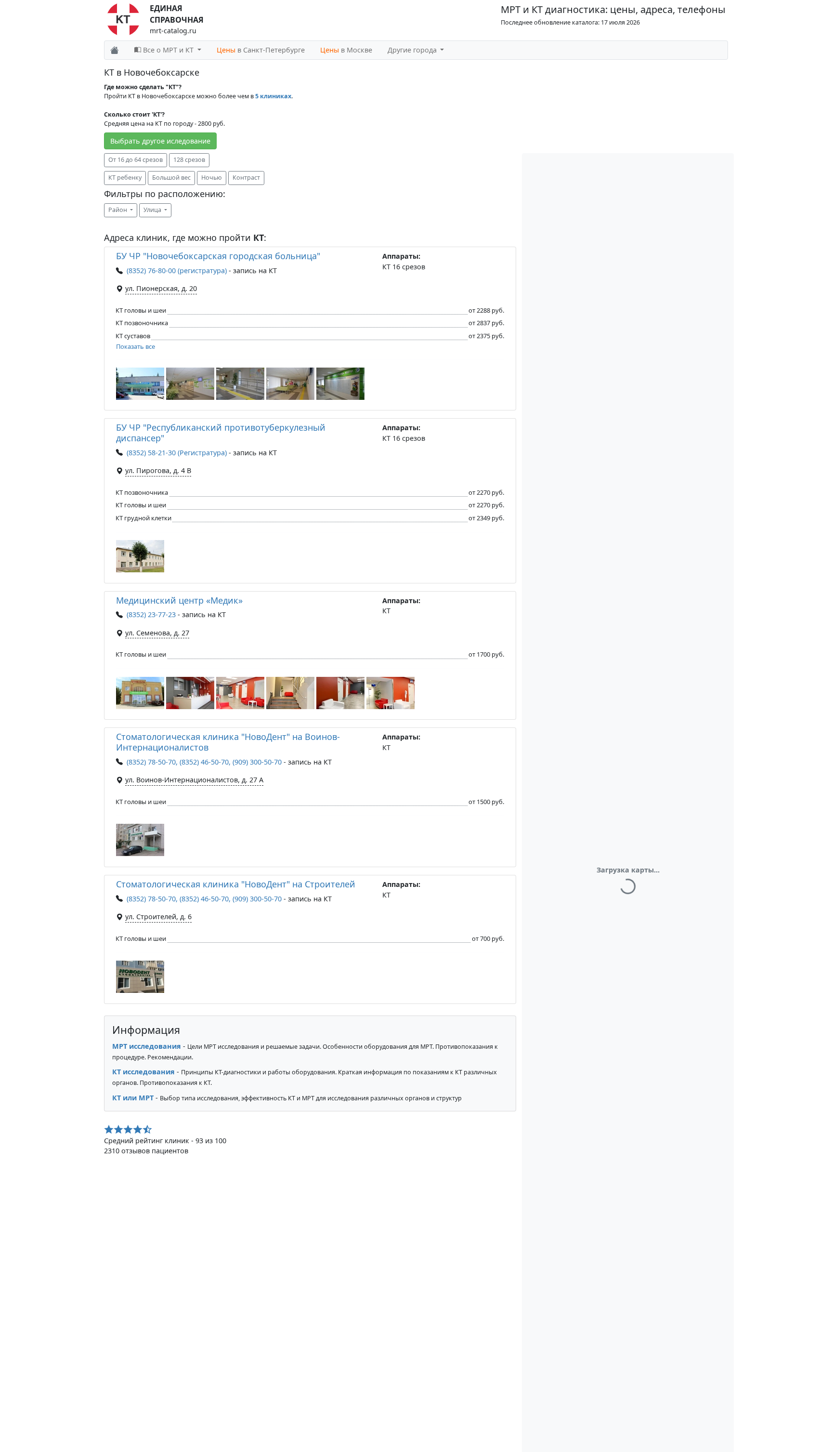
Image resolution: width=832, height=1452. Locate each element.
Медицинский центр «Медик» (179, 600)
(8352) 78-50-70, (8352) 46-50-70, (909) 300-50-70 (204, 761)
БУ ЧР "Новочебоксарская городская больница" (218, 256)
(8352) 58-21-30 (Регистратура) (177, 452)
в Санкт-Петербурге (261, 49)
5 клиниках (273, 96)
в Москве (346, 49)
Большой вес (171, 177)
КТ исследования (143, 1071)
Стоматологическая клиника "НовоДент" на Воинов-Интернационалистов (228, 742)
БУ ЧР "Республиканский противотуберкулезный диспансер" (220, 433)
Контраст (246, 177)
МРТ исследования (146, 1046)
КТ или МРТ (133, 1097)
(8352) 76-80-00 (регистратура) (177, 270)
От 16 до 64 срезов (135, 160)
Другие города (413, 49)
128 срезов (189, 160)
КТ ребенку (125, 177)
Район (118, 210)
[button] (140, 384)
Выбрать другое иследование (160, 140)
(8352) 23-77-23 (151, 614)
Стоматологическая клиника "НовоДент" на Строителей (235, 884)
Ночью (211, 177)
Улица (153, 210)
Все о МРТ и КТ (168, 49)
